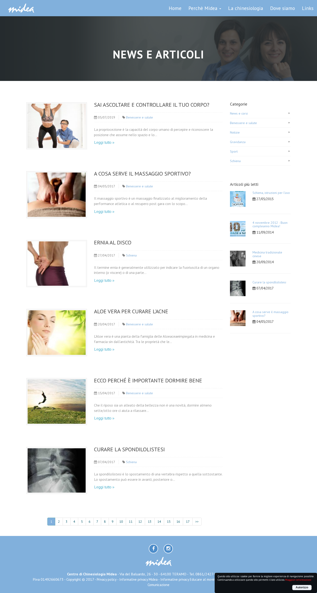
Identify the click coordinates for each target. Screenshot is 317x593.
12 (140, 521)
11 (131, 521)
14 (159, 521)
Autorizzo (302, 587)
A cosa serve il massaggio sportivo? (142, 173)
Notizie (235, 132)
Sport (234, 151)
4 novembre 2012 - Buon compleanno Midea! (270, 224)
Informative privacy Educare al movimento (191, 579)
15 (169, 521)
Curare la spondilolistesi (129, 449)
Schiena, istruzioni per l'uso (271, 193)
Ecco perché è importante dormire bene (148, 380)
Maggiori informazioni (298, 579)
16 (178, 521)
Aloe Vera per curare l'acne (131, 311)
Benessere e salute (139, 117)
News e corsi (239, 113)
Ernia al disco (112, 242)
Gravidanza (238, 142)
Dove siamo (282, 8)
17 (188, 521)
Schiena (131, 255)
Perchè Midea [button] (203, 8)
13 (150, 521)
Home (175, 8)
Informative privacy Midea (138, 579)
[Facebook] (153, 548)
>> (197, 521)
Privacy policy (106, 579)
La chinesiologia (245, 8)
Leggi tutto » (104, 142)
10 (121, 521)
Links (308, 8)
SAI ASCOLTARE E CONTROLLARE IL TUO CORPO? (151, 104)
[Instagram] (168, 548)
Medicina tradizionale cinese (267, 254)
